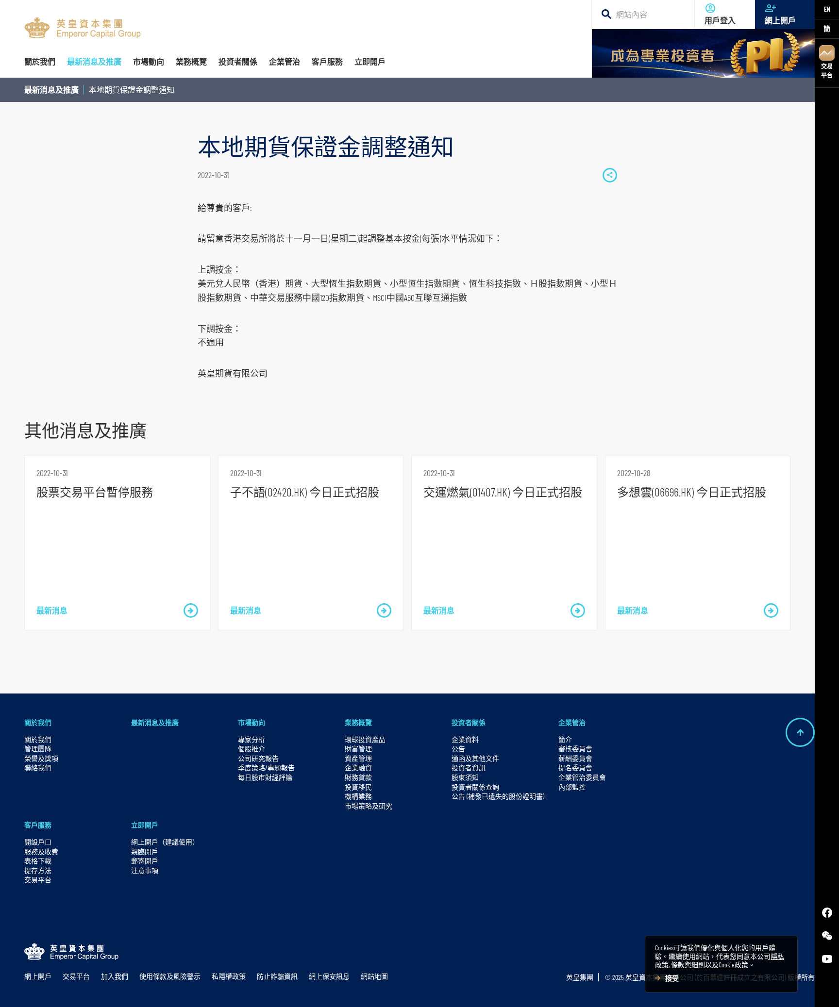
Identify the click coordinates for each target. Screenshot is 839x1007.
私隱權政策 (229, 976)
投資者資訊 (469, 767)
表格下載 (37, 861)
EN (827, 9)
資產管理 (358, 758)
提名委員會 (575, 767)
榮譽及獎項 (41, 758)
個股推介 (251, 748)
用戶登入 (720, 20)
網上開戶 (780, 20)
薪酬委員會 (575, 758)
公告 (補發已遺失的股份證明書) (498, 796)
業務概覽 (358, 722)
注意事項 (144, 870)
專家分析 (251, 739)
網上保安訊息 (329, 976)
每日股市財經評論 (265, 777)
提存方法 (37, 870)
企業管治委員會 (582, 777)
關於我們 (37, 722)
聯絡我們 (37, 767)
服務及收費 (41, 851)
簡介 (565, 739)
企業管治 (572, 722)
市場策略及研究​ (368, 806)
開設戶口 (37, 842)
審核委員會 (575, 748)
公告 (458, 748)
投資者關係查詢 (475, 787)
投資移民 (358, 787)
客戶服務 (37, 825)
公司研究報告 (258, 758)
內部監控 (572, 787)
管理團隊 (37, 748)
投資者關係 (469, 722)
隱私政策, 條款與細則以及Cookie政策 (719, 960)
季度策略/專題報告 (266, 767)
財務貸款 (358, 777)
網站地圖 (374, 976)
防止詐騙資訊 (277, 976)
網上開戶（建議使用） (165, 842)
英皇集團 (579, 977)
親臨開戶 (144, 851)
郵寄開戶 (144, 861)
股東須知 (465, 777)
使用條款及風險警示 (170, 976)
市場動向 (251, 722)
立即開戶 (144, 825)
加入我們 (114, 976)
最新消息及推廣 (51, 89)
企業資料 (465, 739)
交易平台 (827, 71)
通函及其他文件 (475, 758)
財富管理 (358, 748)
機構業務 (358, 796)
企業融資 (358, 767)
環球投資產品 (365, 739)
